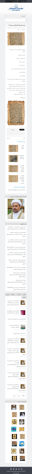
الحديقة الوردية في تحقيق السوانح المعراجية (22, 168)
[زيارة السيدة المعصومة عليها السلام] (14, 451)
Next (24, 138)
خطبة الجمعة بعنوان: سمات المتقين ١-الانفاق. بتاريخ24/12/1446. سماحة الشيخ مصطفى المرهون (17, 261)
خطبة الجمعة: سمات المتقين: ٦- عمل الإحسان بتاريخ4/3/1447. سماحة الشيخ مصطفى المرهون (13, 302)
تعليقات (12, 294)
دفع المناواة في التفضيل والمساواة (21, 157)
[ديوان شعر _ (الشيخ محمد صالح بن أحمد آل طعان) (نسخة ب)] (22, 407)
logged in (15, 190)
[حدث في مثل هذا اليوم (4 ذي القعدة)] (14, 436)
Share (12, 129)
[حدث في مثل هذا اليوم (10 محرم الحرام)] (14, 458)
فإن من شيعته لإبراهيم (22, 147)
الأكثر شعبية (24, 296)
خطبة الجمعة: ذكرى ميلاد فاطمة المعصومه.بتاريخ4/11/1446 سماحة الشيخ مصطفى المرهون (18, 274)
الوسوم (7, 294)
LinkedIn (14, 469)
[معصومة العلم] (22, 444)
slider (23, 395)
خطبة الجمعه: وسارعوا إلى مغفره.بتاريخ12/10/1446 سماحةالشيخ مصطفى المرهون (16, 282)
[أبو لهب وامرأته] (22, 458)
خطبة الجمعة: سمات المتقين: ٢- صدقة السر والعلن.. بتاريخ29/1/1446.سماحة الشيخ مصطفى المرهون (16, 254)
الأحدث (18, 294)
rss (11, 469)
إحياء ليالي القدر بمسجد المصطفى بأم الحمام (17, 319)
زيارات (14, 395)
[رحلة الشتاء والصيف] (14, 444)
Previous (9, 138)
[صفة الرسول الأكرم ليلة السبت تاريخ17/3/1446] (14, 407)
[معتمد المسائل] (14, 414)
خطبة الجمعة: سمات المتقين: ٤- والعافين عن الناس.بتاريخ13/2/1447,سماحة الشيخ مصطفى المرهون (17, 241)
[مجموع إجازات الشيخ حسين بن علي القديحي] (22, 436)
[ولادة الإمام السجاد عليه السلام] (22, 429)
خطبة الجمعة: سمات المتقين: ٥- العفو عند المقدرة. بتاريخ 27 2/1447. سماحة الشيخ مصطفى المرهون (16, 234)
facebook (19, 469)
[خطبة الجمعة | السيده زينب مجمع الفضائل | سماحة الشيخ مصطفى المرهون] (22, 451)
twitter (22, 469)
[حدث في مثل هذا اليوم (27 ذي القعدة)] (14, 422)
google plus (16, 469)
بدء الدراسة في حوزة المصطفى (20, 333)
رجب (19, 395)
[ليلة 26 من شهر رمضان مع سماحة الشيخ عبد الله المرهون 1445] (22, 422)
